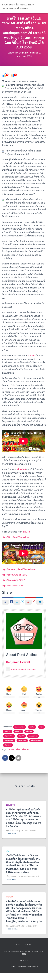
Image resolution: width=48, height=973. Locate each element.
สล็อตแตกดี (8, 745)
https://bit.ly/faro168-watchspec (16, 537)
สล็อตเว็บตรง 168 (36, 740)
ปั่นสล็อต (32, 727)
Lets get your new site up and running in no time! (24, 952)
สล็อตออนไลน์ (33, 736)
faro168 (32, 355)
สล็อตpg (21, 736)
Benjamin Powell (18, 662)
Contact (28, 945)
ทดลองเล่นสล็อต (19, 727)
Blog (18, 945)
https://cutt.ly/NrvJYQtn (12, 586)
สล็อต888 (29, 731)
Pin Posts (24, 960)
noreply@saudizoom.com (23, 669)
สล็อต (41, 727)
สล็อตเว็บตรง (22, 740)
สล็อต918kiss (9, 736)
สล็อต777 (18, 731)
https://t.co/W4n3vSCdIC (13, 580)
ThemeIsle (33, 967)
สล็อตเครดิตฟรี (9, 740)
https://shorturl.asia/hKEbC (14, 575)
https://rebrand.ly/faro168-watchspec (19, 569)
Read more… (12, 834)
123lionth (10, 805)
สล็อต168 (21, 469)
